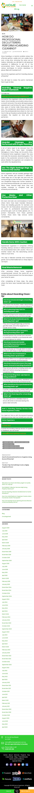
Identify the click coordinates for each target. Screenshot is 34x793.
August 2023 (5, 632)
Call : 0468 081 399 (17, 1)
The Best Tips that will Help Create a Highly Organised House (15, 465)
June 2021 (5, 694)
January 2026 (6, 548)
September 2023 (7, 629)
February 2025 (6, 581)
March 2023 (5, 647)
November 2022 (6, 658)
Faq (28, 755)
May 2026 (5, 537)
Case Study (9, 757)
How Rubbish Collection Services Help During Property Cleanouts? (14, 488)
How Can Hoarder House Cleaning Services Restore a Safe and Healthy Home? (16, 501)
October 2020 (6, 715)
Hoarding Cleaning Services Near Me (13, 448)
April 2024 (5, 611)
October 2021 (5, 691)
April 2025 (4, 575)
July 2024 (4, 602)
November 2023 (6, 623)
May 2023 (5, 641)
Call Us (8, 791)
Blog (3, 33)
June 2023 (5, 638)
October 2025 (6, 557)
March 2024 (5, 614)
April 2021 (4, 697)
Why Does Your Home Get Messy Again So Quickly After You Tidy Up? (16, 483)
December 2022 (6, 656)
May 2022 (5, 676)
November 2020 (6, 712)
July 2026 (4, 531)
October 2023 (6, 626)
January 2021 (5, 706)
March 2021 (5, 700)
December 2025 (6, 551)
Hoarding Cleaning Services (11, 446)
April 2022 (4, 679)
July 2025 (4, 566)
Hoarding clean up (8, 444)
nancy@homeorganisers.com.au (15, 742)
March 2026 (5, 543)
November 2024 (6, 590)
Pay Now (22, 5)
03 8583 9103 (6, 426)
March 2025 (5, 578)
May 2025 (5, 572)
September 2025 (7, 560)
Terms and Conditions (16, 759)
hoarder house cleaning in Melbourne (15, 96)
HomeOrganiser (18, 51)
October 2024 (6, 593)
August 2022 (5, 667)
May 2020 (5, 724)
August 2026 (5, 528)
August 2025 (5, 563)
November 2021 (6, 688)
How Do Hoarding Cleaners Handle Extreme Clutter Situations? (16, 492)
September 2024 (7, 596)
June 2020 (5, 721)
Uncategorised (6, 516)
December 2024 (6, 587)
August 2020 (5, 718)
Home (5, 755)
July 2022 (4, 670)
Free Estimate (25, 791)
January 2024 (6, 620)
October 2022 (6, 661)
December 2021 (6, 685)
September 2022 (7, 664)
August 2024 (5, 599)
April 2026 (5, 540)
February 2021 (6, 703)
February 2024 (6, 617)
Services (16, 755)
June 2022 (5, 673)
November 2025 (6, 554)
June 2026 (5, 534)
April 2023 (5, 644)
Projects (23, 755)
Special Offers (17, 761)
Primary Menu (32, 6)
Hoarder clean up (8, 442)
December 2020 (6, 709)
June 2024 (5, 605)
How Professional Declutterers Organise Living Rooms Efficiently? (17, 457)
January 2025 (6, 584)
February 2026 (6, 545)
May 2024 (5, 608)
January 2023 (6, 653)
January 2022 (6, 682)
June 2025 (5, 569)
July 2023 (4, 635)
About (11, 755)
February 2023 (6, 650)
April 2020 (5, 727)
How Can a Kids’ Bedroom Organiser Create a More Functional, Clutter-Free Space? (16, 497)
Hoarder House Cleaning (22, 442)
